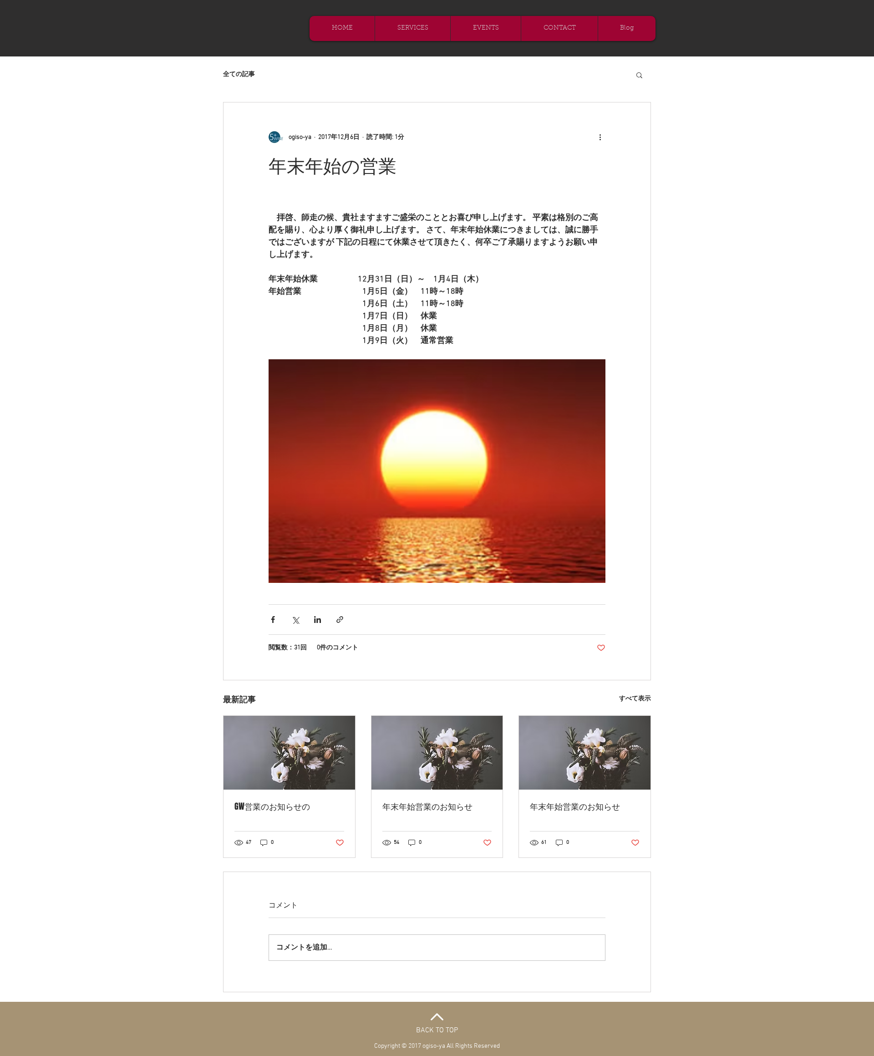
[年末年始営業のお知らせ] (437, 753)
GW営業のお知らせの (272, 806)
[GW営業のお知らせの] (289, 753)
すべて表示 (635, 699)
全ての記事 (239, 74)
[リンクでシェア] (339, 619)
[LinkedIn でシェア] (317, 619)
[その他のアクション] (600, 137)
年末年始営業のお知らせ (427, 806)
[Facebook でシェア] (273, 619)
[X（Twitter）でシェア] (295, 619)
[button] (639, 74)
